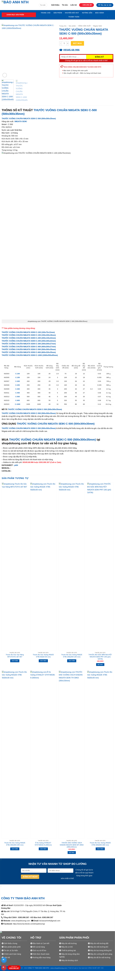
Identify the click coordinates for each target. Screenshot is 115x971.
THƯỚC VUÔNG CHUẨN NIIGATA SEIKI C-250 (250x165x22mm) (29, 341)
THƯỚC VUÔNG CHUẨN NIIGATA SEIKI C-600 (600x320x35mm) (29, 352)
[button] (19, 14)
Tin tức (65, 5)
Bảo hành (99, 13)
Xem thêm (15, 660)
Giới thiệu (55, 5)
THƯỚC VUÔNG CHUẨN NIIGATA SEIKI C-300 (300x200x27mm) (29, 344)
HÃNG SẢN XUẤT (84, 26)
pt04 (16, 465)
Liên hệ (73, 5)
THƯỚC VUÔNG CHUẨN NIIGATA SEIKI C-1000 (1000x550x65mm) (30, 355)
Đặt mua (77, 43)
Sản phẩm (57, 13)
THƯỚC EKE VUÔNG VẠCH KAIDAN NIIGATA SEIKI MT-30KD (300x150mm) (72, 845)
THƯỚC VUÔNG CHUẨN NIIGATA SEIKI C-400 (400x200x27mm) (29, 347)
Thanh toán (73, 17)
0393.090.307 (14, 967)
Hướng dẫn (87, 13)
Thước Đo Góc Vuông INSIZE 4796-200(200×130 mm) (71, 656)
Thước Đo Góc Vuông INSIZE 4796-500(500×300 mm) (100, 844)
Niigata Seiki (97, 26)
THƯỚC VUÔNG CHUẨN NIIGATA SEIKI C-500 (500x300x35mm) (29, 119)
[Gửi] (45, 5)
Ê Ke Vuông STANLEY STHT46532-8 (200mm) (43, 844)
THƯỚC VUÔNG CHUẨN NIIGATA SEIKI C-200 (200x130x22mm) (29, 338)
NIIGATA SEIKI (21, 121)
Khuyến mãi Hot (72, 13)
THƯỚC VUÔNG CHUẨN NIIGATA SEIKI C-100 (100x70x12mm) (28, 332)
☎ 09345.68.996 (69, 49)
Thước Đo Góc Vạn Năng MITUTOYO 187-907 (15, 656)
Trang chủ (46, 13)
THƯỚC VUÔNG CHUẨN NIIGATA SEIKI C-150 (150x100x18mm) (29, 335)
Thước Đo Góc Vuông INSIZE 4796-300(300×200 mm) (14, 844)
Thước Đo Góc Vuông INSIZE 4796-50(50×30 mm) (43, 656)
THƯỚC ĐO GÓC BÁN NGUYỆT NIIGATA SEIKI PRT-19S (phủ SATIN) (100, 657)
